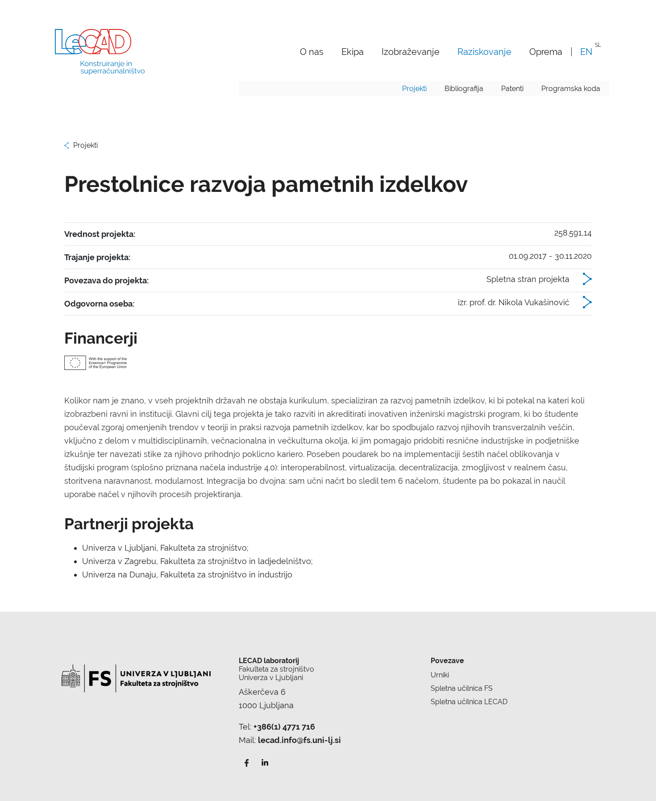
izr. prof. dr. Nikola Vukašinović (513, 302)
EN (586, 51)
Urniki (440, 675)
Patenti (512, 88)
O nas (312, 51)
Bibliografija (463, 88)
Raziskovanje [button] (484, 51)
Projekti (414, 88)
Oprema (545, 51)
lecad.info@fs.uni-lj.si (299, 740)
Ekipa (352, 51)
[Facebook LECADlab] (246, 762)
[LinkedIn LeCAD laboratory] (264, 762)
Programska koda (570, 88)
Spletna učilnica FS (462, 688)
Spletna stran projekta (527, 279)
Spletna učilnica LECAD (469, 701)
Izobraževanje (411, 51)
